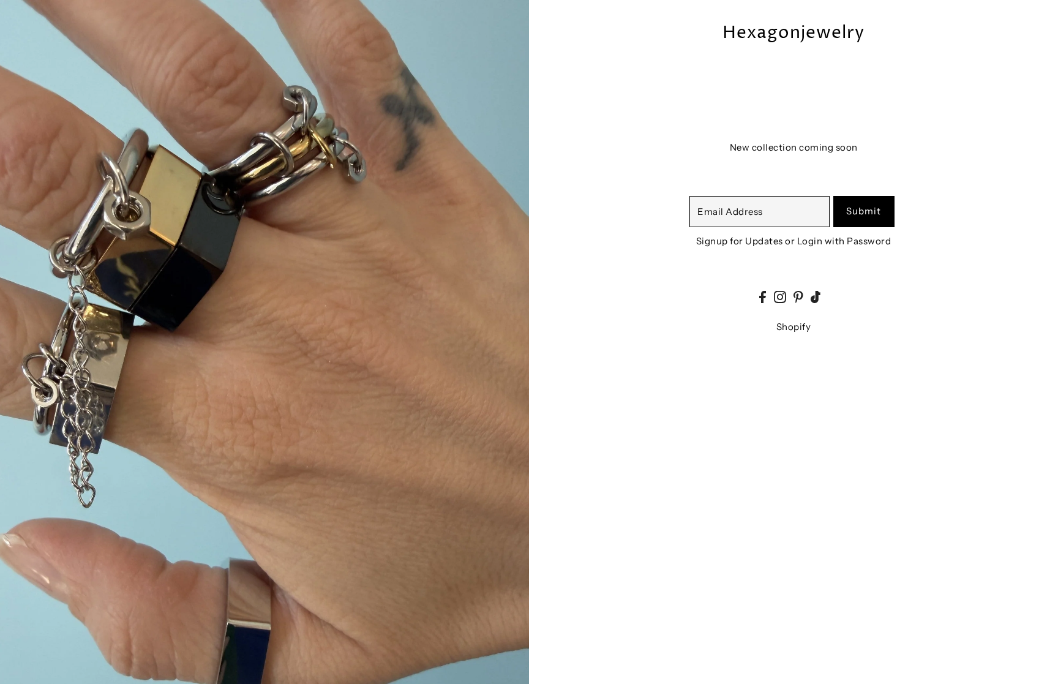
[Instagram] (780, 296)
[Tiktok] (815, 296)
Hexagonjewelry (793, 33)
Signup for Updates (739, 241)
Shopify (793, 327)
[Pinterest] (798, 296)
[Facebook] (762, 296)
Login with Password (844, 241)
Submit (863, 211)
